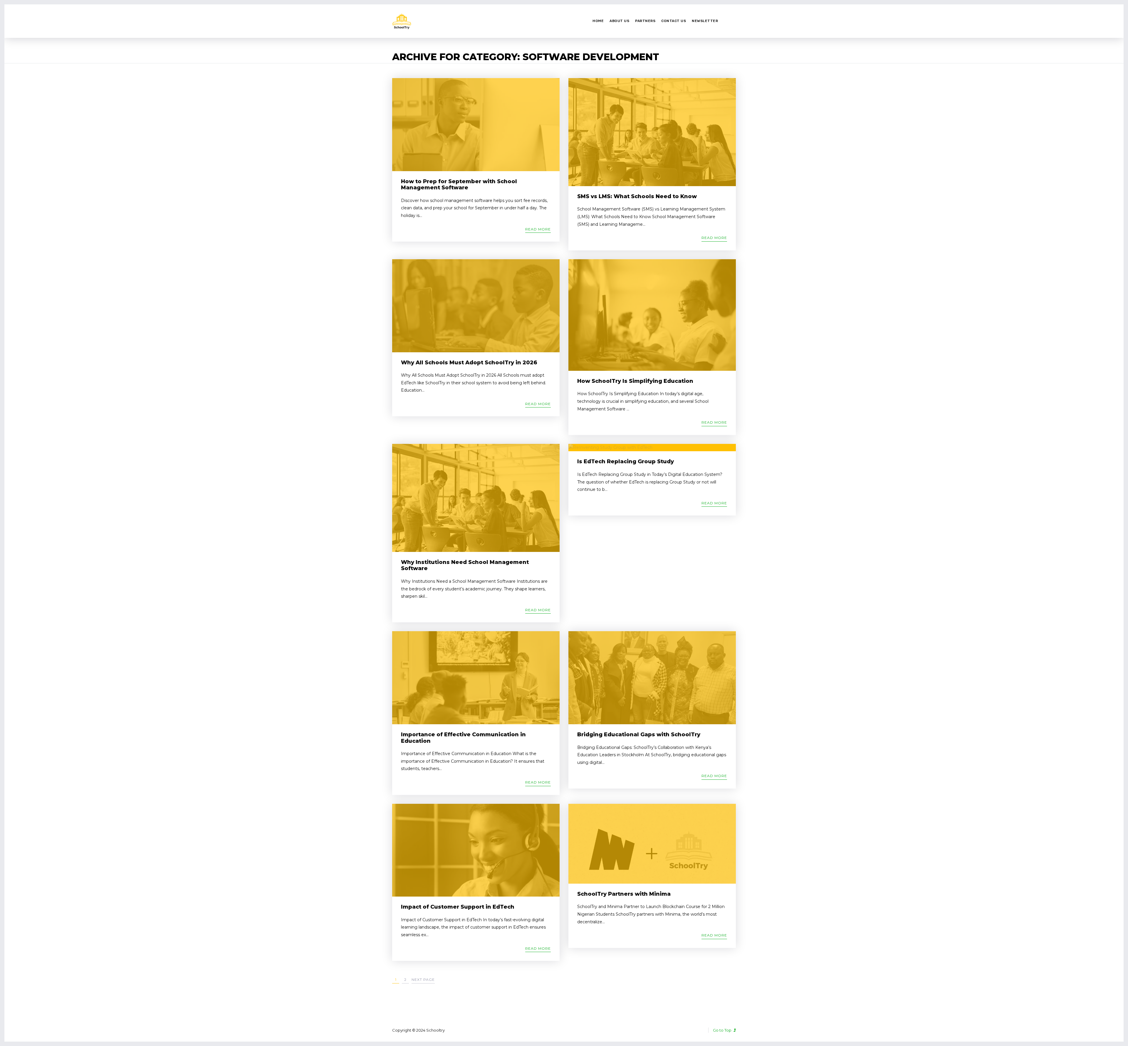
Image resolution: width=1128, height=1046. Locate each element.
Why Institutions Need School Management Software (465, 565)
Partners (645, 21)
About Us (619, 21)
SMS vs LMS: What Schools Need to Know (637, 196)
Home (598, 21)
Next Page (423, 979)
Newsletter (705, 21)
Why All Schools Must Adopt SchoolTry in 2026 (469, 362)
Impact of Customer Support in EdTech (457, 907)
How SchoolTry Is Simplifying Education (635, 381)
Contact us (673, 21)
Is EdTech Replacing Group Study (625, 461)
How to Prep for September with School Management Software (459, 184)
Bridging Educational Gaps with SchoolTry (638, 734)
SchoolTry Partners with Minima (624, 894)
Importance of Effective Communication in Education (463, 737)
